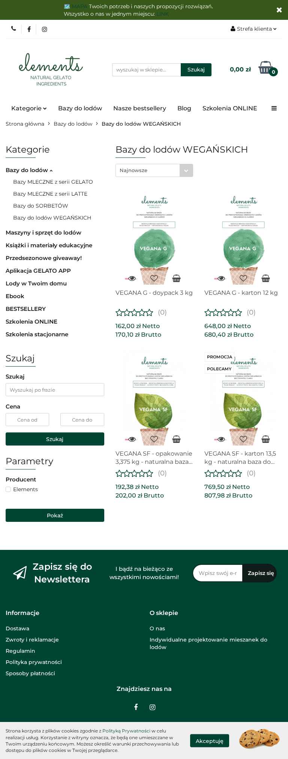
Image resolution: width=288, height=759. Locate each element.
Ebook (15, 296)
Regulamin (20, 651)
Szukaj (54, 439)
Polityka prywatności (34, 662)
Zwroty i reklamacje (32, 639)
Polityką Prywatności (126, 731)
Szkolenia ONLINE (229, 108)
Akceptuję (210, 740)
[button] (22, 613)
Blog (184, 108)
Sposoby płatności (30, 673)
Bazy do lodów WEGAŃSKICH (52, 217)
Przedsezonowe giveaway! (44, 257)
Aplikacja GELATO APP (38, 270)
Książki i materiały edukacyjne (49, 245)
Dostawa (17, 628)
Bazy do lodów (80, 108)
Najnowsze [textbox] (133, 170)
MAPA (79, 6)
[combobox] (154, 170)
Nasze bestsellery (139, 108)
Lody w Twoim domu (36, 283)
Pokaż (55, 515)
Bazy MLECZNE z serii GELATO (53, 181)
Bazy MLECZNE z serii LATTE (50, 193)
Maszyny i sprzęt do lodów (43, 232)
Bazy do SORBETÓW (40, 205)
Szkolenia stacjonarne (37, 334)
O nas (157, 628)
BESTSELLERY (26, 308)
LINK (162, 13)
